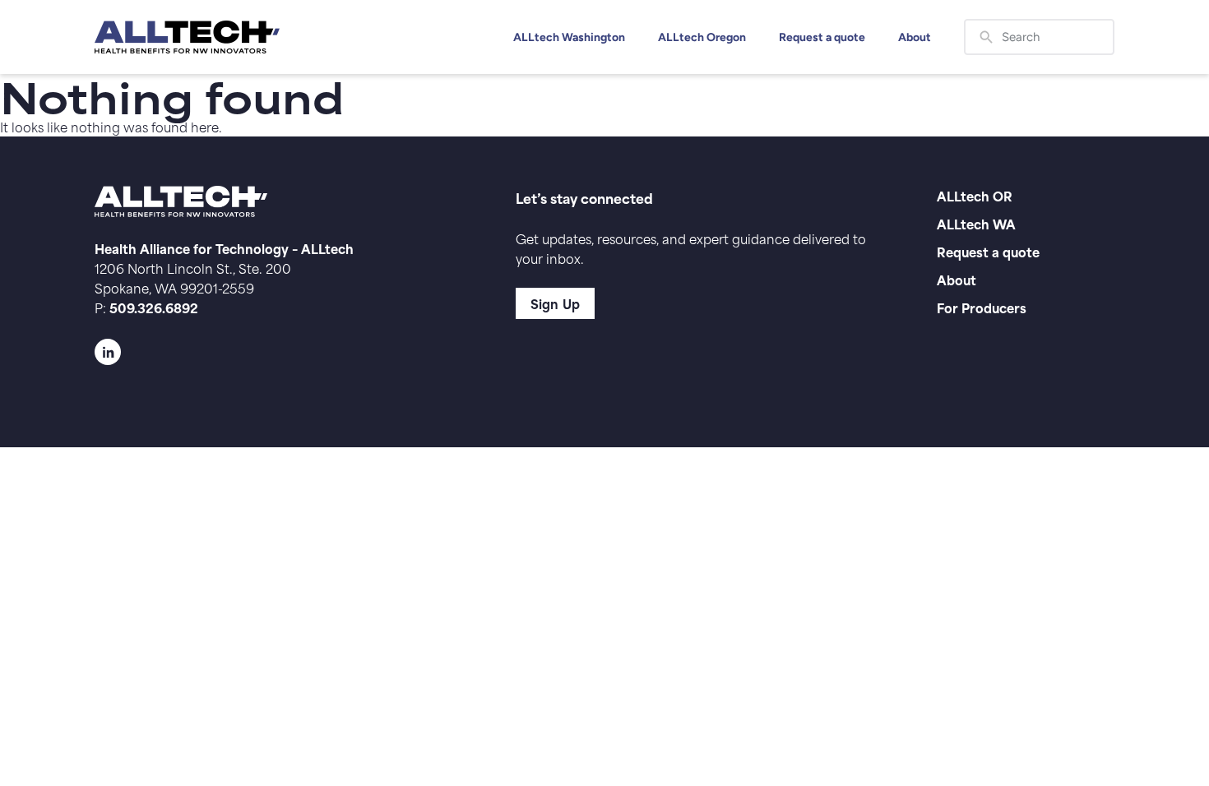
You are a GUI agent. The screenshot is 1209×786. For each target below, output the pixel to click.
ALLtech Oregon (702, 37)
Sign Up (555, 303)
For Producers (981, 307)
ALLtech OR (974, 195)
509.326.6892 (153, 307)
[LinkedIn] (272, 352)
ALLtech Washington (569, 37)
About (914, 37)
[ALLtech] (187, 37)
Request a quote (822, 37)
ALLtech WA (976, 223)
